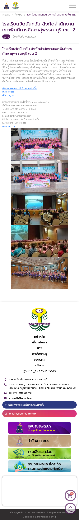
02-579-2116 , (17, 384)
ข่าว (39, 348)
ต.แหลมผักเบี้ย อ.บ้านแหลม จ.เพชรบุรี (27, 379)
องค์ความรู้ (39, 354)
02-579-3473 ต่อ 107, (39, 384)
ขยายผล (39, 359)
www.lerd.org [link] (8, 126)
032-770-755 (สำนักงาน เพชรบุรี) (57, 388)
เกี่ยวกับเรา (39, 342)
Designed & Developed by (38, 516)
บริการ (39, 365)
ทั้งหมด (18, 14)
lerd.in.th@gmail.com (20, 398)
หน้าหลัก (39, 336)
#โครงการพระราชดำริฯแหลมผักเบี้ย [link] (19, 88)
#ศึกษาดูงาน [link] (8, 95)
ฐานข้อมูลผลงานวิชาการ (39, 371)
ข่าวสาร (6, 14)
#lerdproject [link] (8, 91)
